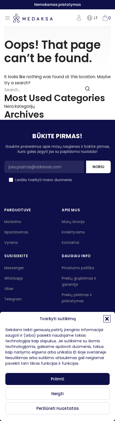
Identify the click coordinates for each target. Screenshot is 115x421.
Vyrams (11, 242)
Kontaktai (70, 242)
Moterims (12, 221)
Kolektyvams (73, 232)
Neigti (57, 393)
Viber (9, 288)
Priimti (57, 379)
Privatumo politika (90, 179)
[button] (107, 318)
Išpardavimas (16, 232)
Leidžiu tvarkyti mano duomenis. (60, 179)
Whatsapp (13, 278)
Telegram (13, 299)
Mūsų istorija (73, 221)
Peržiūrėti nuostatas (57, 408)
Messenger (14, 268)
